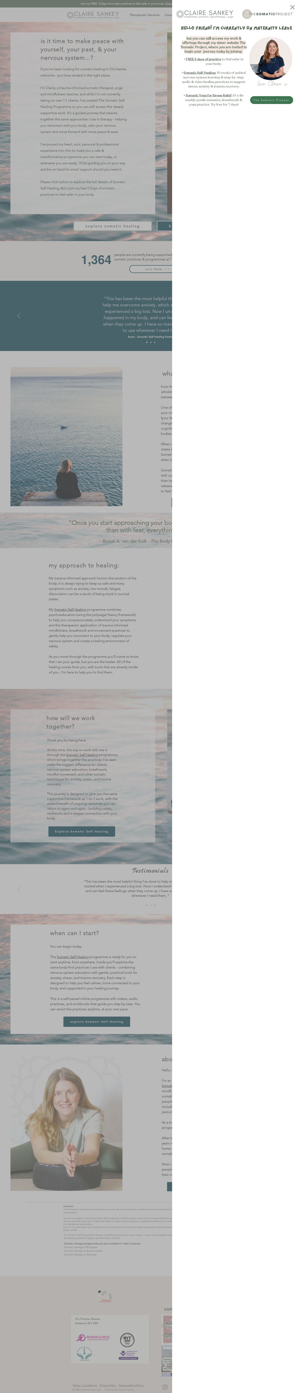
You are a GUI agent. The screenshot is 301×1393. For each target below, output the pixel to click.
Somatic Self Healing (199, 73)
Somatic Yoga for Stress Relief (208, 95)
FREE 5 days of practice (203, 59)
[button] (292, 7)
